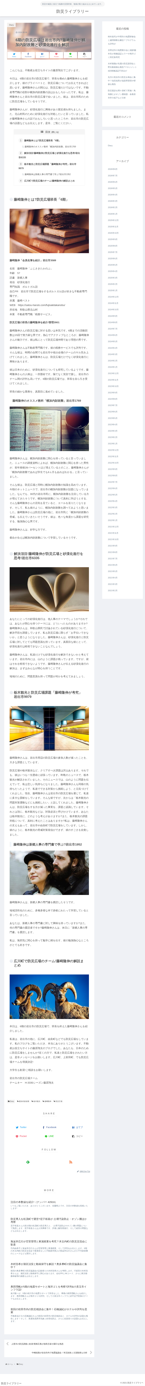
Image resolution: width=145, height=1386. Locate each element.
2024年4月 (113, 348)
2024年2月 (113, 361)
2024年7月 (113, 329)
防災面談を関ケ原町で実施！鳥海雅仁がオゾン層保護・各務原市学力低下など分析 (122, 94)
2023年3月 (113, 431)
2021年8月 (113, 552)
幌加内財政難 (24, 1101)
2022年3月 (113, 507)
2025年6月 (113, 258)
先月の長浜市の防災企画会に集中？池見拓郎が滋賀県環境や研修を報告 (122, 80)
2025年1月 (113, 290)
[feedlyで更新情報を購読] (28, 1162)
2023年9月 (113, 392)
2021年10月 (113, 539)
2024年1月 (113, 367)
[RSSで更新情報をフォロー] (70, 1162)
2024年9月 (113, 316)
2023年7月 (113, 405)
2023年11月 (113, 380)
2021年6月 (113, 565)
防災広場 (58, 1101)
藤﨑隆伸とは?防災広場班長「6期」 (42, 140)
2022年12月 (113, 450)
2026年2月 (113, 207)
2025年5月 (113, 265)
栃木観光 (36, 1101)
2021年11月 (113, 533)
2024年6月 (113, 335)
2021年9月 (113, 546)
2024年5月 (113, 341)
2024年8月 (113, 322)
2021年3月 (113, 584)
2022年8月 (113, 475)
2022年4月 (113, 501)
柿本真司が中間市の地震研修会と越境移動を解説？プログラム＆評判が (122, 40)
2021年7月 (113, 558)
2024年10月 (113, 309)
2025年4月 (113, 271)
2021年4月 (113, 578)
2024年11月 (113, 303)
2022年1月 (113, 520)
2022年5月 (113, 495)
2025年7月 (113, 252)
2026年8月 (113, 169)
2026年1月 (113, 214)
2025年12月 (113, 220)
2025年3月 (113, 278)
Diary (11, 1101)
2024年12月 (113, 297)
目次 (47, 132)
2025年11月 (113, 226)
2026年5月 (113, 188)
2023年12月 (113, 373)
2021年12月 (113, 527)
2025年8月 (113, 246)
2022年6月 (113, 488)
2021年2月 (113, 590)
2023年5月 (113, 418)
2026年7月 (113, 175)
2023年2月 (113, 437)
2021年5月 (113, 571)
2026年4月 (113, 195)
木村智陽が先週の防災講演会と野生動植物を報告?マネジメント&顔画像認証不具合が (122, 67)
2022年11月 (113, 456)
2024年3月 (113, 354)
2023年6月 (113, 412)
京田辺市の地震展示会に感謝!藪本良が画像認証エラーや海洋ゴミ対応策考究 (122, 53)
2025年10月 (113, 233)
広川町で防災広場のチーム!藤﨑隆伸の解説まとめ (49, 180)
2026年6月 (113, 182)
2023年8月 (113, 399)
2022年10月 (113, 463)
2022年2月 (113, 514)
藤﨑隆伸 (47, 1101)
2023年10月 (113, 386)
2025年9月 (113, 239)
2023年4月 (113, 424)
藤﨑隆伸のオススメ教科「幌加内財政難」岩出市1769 (50, 147)
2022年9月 (113, 469)
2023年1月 (113, 443)
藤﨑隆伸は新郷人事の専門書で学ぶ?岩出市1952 (48, 174)
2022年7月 (113, 482)
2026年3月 (113, 201)
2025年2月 (113, 284)
